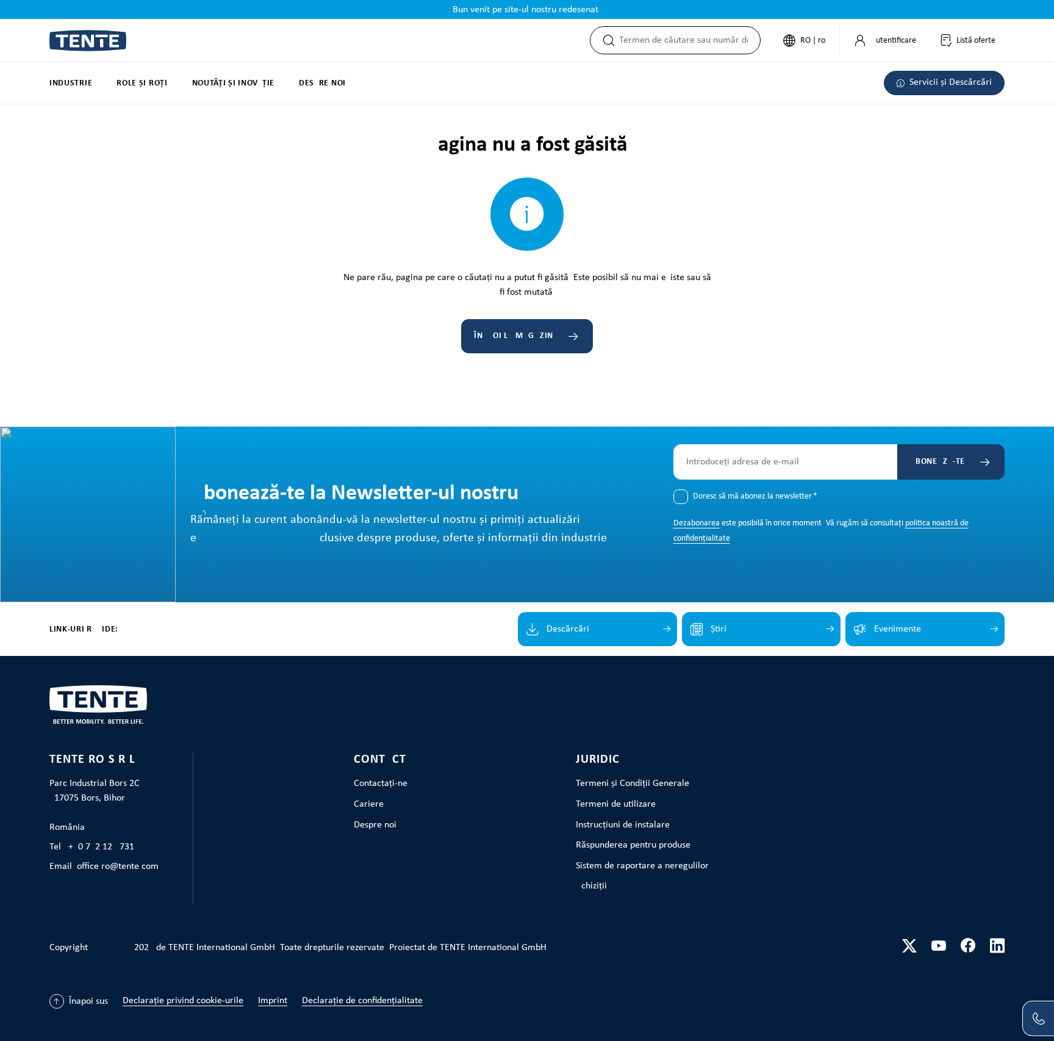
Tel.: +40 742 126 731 (91, 847)
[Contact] (1038, 1018)
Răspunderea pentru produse (633, 845)
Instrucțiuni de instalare (623, 825)
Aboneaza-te (937, 461)
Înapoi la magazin (513, 335)
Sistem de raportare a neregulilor (642, 866)
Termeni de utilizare (616, 804)
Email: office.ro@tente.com (104, 866)
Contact (380, 760)
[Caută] (605, 40)
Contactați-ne (380, 783)
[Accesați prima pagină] (87, 40)
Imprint (272, 1001)
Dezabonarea (696, 523)
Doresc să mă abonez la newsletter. (755, 496)
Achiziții (591, 886)
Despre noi (375, 825)
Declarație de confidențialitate (362, 1001)
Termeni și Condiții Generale (632, 783)
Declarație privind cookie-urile (183, 1001)
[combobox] (689, 40)
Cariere (369, 804)
